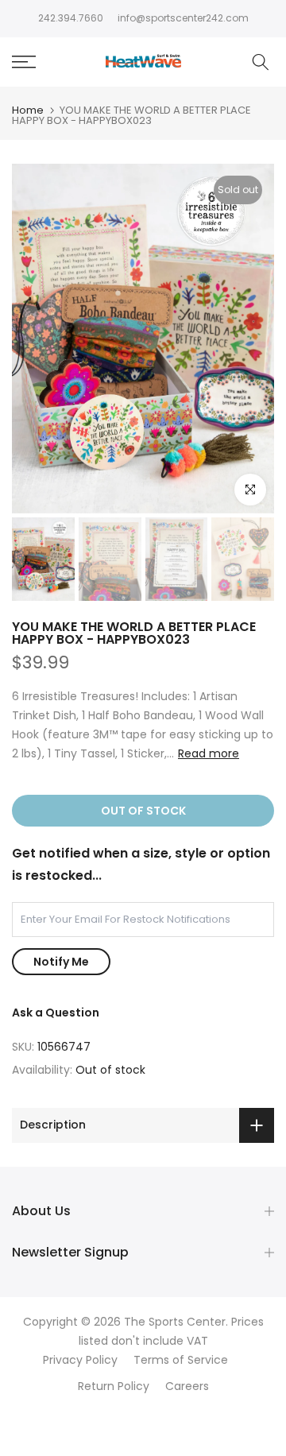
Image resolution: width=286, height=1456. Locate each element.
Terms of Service (180, 1360)
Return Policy (113, 1386)
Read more (208, 753)
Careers (187, 1386)
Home (28, 110)
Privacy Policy (80, 1360)
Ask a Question (55, 1012)
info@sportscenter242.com (183, 18)
